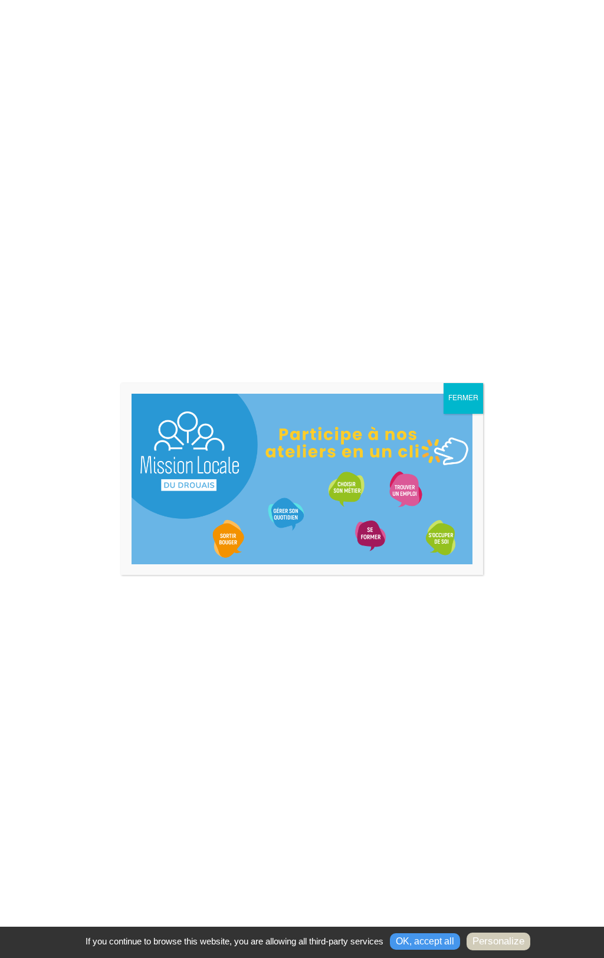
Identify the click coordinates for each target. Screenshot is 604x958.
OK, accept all (425, 941)
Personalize (498, 941)
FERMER (463, 398)
